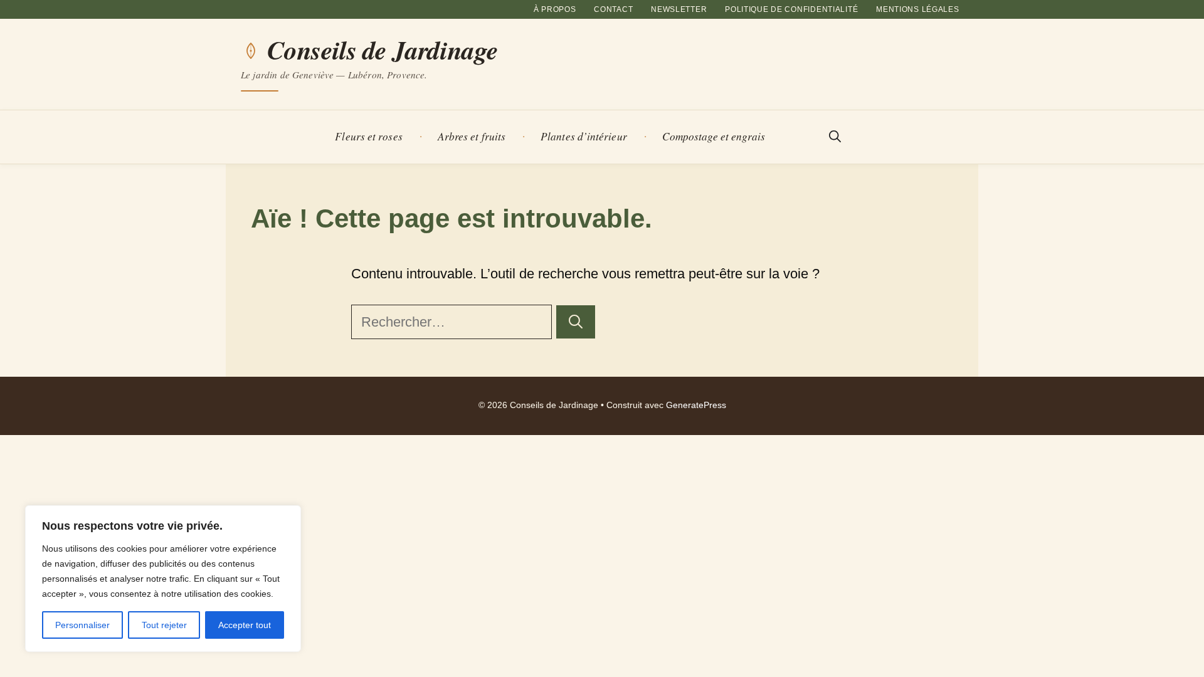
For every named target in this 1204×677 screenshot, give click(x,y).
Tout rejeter (164, 625)
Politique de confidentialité (791, 9)
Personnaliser (82, 625)
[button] (835, 137)
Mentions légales (917, 9)
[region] (163, 578)
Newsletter (679, 9)
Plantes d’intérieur (584, 136)
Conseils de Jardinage (382, 50)
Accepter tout (244, 625)
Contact (613, 9)
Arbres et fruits (471, 136)
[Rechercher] (576, 322)
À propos (555, 9)
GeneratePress (696, 405)
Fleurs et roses (368, 136)
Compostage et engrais (714, 136)
